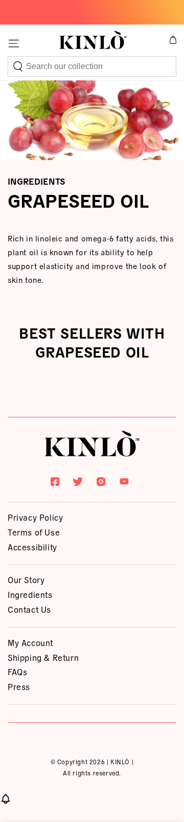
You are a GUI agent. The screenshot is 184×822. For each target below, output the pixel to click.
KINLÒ (120, 761)
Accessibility (32, 547)
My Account (30, 642)
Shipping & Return (43, 657)
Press (19, 686)
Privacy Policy (35, 517)
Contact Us (29, 609)
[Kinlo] (92, 445)
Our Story (26, 579)
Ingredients (30, 594)
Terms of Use (34, 532)
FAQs (17, 672)
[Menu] (14, 43)
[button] (92, 66)
